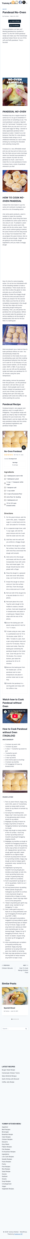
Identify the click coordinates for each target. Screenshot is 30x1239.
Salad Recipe (6, 1171)
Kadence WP (18, 1234)
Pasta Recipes (6, 1161)
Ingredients (5, 1154)
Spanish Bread (9, 1008)
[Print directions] (24, 447)
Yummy (7, 1011)
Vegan (4, 1186)
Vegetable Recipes (8, 1189)
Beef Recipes (6, 1129)
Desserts (5, 1142)
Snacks (4, 1179)
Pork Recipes (6, 1166)
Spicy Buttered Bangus (9, 1076)
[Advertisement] (15, 61)
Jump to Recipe (15, 21)
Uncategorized (6, 1184)
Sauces (4, 1174)
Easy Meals (5, 1144)
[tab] (11, 1019)
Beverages (5, 1132)
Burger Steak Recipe (8, 1070)
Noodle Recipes (7, 1159)
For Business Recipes (9, 1152)
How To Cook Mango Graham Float (23, 969)
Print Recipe (15, 25)
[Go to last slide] (4, 1002)
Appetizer (5, 1127)
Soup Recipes (6, 1181)
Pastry (5, 9)
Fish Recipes (6, 1149)
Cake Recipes (6, 1137)
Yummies (6, 16)
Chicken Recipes (7, 1139)
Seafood (4, 1176)
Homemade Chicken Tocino (11, 1073)
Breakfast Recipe (7, 1134)
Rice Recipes (6, 1169)
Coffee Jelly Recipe (8, 1082)
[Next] (25, 1002)
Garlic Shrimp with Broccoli (10, 1079)
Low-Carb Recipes (8, 1156)
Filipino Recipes (7, 1147)
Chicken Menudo (7, 967)
